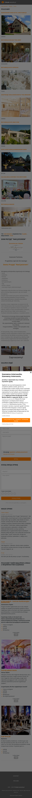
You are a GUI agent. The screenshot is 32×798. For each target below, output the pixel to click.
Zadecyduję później (7, 424)
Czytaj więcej (6, 415)
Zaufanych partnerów (8, 399)
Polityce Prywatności (17, 413)
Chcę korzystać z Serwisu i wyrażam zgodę (16, 420)
